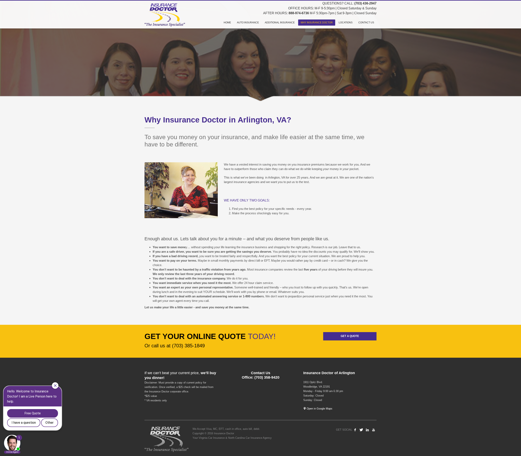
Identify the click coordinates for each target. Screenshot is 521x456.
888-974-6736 (299, 13)
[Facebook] (355, 430)
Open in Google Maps (319, 408)
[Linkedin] (367, 430)
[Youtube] (373, 430)
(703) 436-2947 (365, 3)
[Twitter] (361, 430)
